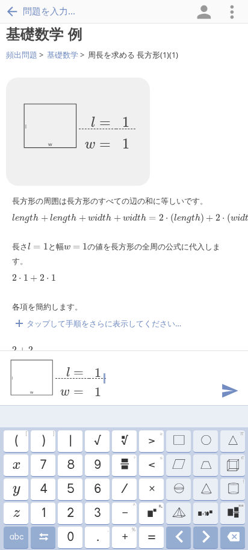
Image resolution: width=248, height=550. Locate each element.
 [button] (124, 441)
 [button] (205, 489)
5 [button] (70, 489)
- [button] (128, 511)
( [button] (20, 439)
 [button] (235, 463)
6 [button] (97, 489)
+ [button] (128, 535)
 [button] (178, 489)
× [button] (151, 489)
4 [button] (43, 489)
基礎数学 (62, 54)
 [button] (205, 513)
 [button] (15, 537)
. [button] (102, 535)
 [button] (154, 511)
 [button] (205, 441)
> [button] (155, 439)
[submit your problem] (229, 389)
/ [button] (124, 489)
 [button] (178, 537)
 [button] (15, 489)
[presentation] (107, 129)
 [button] (43, 537)
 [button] (15, 465)
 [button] (235, 439)
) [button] (47, 439)
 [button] (235, 487)
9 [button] (97, 465)
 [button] (178, 441)
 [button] (127, 463)
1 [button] (43, 513)
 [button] (233, 537)
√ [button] (97, 441)
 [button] (16, 513)
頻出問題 (21, 54)
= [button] (151, 537)
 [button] (235, 511)
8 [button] (70, 465)
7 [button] (42, 465)
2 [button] (69, 513)
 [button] (205, 465)
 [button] (178, 465)
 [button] (178, 513)
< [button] (155, 463)
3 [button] (97, 513)
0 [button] (69, 537)
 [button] (205, 537)
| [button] (70, 441)
